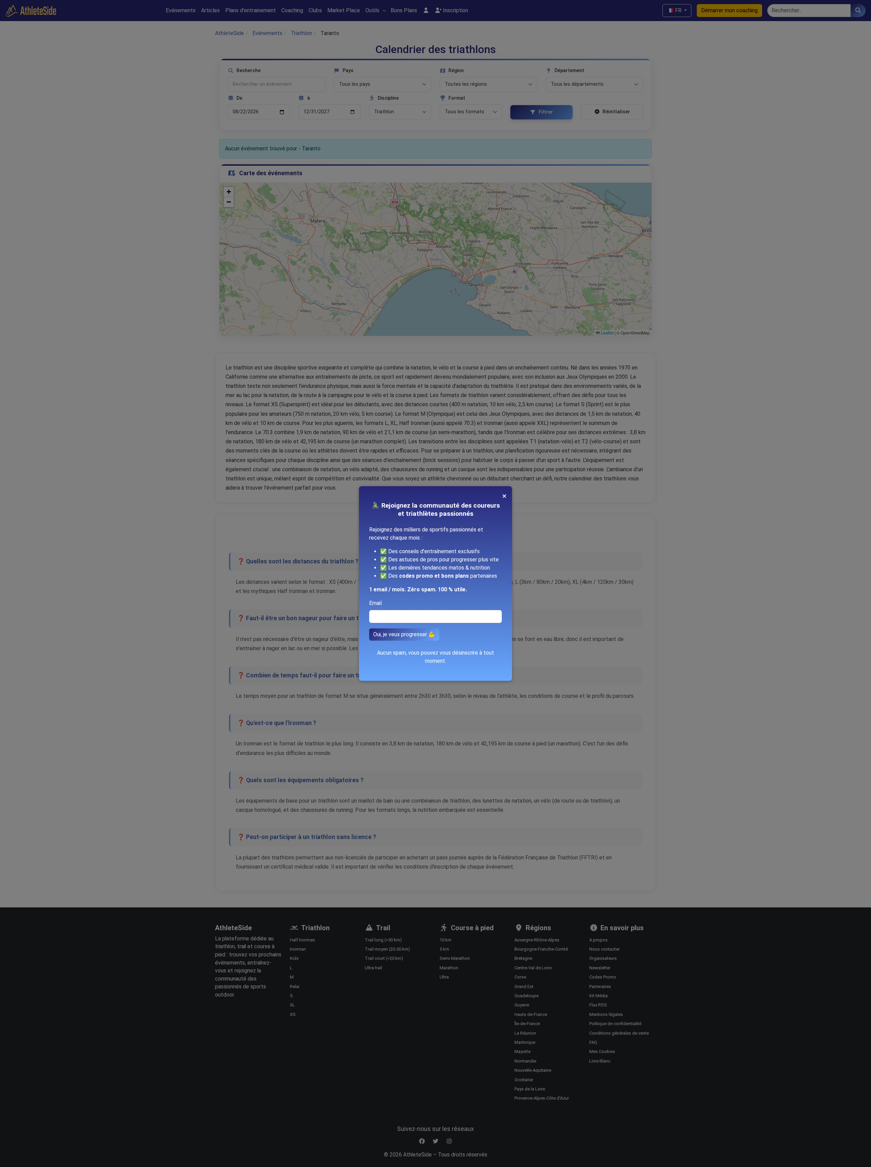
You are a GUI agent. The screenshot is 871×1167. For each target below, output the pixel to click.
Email (375, 603)
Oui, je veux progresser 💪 (404, 634)
